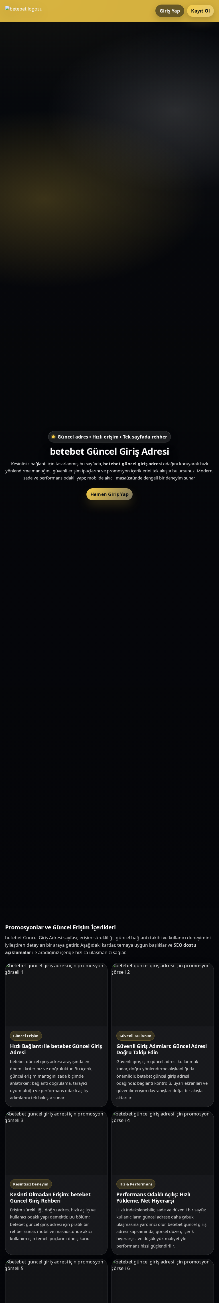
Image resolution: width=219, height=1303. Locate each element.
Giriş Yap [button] (170, 11)
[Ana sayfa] (28, 11)
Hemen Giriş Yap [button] (109, 494)
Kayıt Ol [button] (200, 11)
